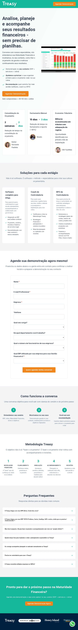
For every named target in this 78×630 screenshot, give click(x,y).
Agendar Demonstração (64, 4)
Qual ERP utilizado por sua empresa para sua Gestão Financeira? (35, 355)
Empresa (17, 302)
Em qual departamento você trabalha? (29, 333)
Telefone (17, 312)
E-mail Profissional (21, 292)
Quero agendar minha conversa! (39, 370)
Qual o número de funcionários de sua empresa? (34, 343)
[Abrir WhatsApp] (72, 624)
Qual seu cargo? (20, 323)
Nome (16, 282)
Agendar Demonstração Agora (39, 603)
